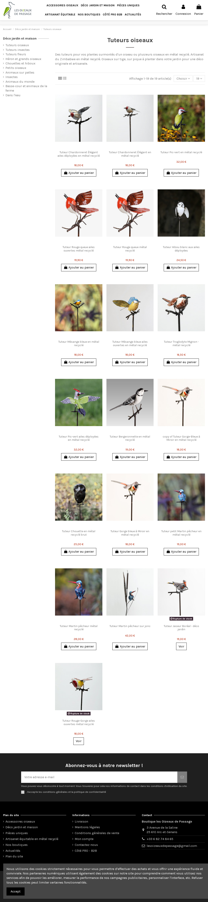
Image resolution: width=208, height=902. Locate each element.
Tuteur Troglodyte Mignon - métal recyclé (181, 343)
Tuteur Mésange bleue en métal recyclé (78, 343)
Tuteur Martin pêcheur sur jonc (130, 626)
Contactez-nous (86, 845)
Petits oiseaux (15, 68)
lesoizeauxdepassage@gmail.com (172, 846)
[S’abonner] (182, 777)
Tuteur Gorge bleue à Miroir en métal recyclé (129, 533)
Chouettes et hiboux (20, 63)
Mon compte (84, 839)
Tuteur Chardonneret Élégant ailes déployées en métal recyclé (78, 154)
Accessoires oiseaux (20, 821)
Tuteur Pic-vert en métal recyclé (181, 152)
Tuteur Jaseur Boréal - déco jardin (181, 627)
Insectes (11, 77)
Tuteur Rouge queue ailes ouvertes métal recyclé (79, 248)
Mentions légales (87, 827)
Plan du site (14, 856)
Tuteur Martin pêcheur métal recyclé (79, 627)
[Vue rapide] (82, 147)
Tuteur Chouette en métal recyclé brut (78, 533)
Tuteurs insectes (17, 50)
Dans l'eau (13, 95)
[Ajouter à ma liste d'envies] (75, 147)
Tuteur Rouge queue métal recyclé (130, 248)
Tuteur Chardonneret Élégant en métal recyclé (130, 154)
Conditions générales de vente (97, 833)
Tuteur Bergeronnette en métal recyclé (130, 438)
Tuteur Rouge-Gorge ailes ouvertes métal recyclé (78, 722)
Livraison (81, 821)
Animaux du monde (20, 81)
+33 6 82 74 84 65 (160, 839)
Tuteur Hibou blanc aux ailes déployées (181, 248)
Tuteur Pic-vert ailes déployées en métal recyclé (79, 438)
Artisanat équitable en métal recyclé (31, 839)
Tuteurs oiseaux (17, 45)
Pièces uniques (16, 833)
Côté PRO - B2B (86, 851)
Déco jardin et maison (20, 38)
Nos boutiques (16, 845)
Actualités (12, 851)
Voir (181, 646)
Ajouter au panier (81, 173)
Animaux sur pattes (19, 72)
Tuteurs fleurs (15, 54)
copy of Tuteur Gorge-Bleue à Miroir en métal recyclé (181, 438)
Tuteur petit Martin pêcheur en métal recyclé (181, 533)
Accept (16, 891)
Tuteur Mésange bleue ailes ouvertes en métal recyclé (130, 343)
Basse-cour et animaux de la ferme (26, 88)
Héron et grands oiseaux (23, 59)
